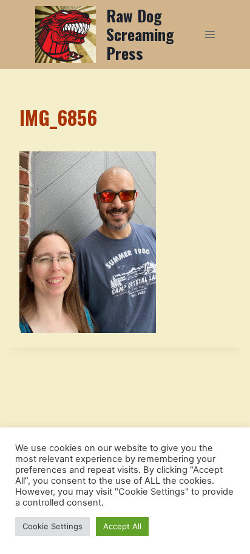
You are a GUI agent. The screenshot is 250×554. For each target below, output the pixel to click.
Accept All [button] (122, 526)
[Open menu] (209, 34)
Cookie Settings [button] (52, 526)
